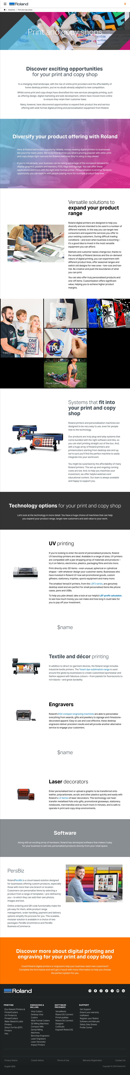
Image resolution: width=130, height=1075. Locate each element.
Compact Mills (37, 1026)
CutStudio (59, 1026)
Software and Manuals (90, 1021)
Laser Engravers (38, 1038)
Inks (6, 1033)
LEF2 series (97, 583)
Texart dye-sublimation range (94, 669)
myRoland (84, 1015)
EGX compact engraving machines (76, 713)
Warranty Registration (92, 1060)
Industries (11, 10)
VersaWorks (60, 1011)
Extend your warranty (89, 1012)
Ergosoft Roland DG (64, 1029)
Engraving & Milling (37, 1006)
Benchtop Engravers (40, 1035)
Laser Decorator (38, 1041)
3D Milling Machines (40, 1023)
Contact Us (120, 1060)
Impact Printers (38, 1045)
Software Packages (60, 1006)
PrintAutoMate (61, 1017)
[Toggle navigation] (5, 4)
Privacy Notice (11, 1060)
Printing (9, 1005)
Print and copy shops (25, 10)
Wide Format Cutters (40, 1020)
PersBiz (18, 880)
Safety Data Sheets (88, 1024)
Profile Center (86, 1027)
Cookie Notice (37, 1060)
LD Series (63, 798)
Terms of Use (63, 1060)
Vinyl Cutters (36, 1011)
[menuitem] (125, 4)
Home (4, 9)
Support (84, 1005)
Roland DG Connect (64, 1014)
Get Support (85, 1009)
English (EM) (10, 1066)
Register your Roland (89, 1018)
